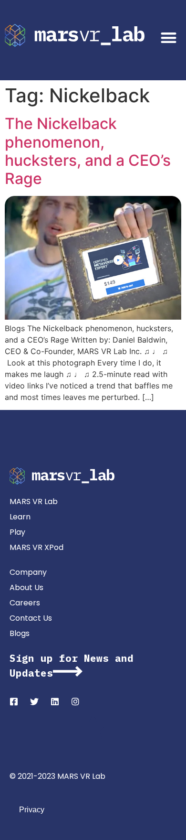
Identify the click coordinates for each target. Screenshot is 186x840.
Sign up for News (59, 658)
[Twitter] (34, 701)
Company (28, 572)
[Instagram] (75, 701)
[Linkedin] (55, 701)
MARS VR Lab (34, 501)
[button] (169, 37)
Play (17, 532)
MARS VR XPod (36, 547)
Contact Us (31, 618)
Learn (20, 516)
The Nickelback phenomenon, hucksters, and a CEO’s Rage (88, 151)
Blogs (20, 633)
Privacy (31, 810)
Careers (25, 602)
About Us (26, 587)
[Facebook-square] (14, 701)
